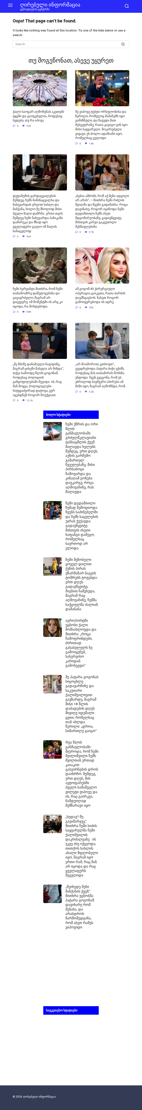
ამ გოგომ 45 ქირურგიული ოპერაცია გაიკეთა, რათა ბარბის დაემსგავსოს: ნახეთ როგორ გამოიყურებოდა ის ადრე (100, 295)
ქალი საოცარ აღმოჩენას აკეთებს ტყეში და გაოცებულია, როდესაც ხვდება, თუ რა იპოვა (38, 116)
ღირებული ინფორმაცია (50, 4)
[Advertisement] (71, 971)
